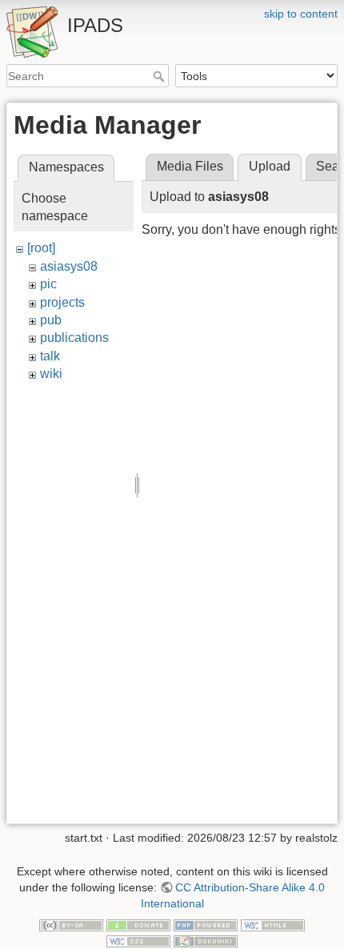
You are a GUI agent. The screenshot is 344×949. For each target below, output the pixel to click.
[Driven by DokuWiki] (206, 940)
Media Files (190, 166)
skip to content (301, 13)
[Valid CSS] (138, 940)
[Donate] (138, 924)
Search (160, 76)
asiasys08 (69, 266)
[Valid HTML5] (273, 924)
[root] (41, 248)
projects (62, 302)
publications (74, 337)
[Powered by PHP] (206, 924)
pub (51, 320)
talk (50, 356)
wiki (51, 373)
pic (48, 284)
